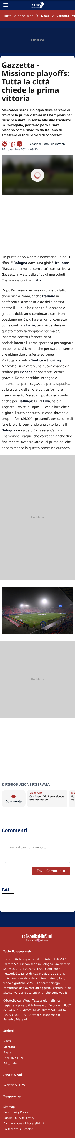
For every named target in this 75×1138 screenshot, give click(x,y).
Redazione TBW (14, 1085)
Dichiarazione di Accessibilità (23, 1123)
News (45, 16)
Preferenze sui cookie (18, 1129)
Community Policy (15, 1112)
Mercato (9, 1047)
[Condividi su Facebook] (12, 144)
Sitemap (9, 1107)
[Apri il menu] (5, 5)
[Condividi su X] (19, 144)
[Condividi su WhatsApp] (5, 144)
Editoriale (10, 1063)
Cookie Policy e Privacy (18, 1118)
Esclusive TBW (13, 1058)
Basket (7, 1052)
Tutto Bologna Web (18, 16)
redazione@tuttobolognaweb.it (45, 992)
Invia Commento (51, 870)
